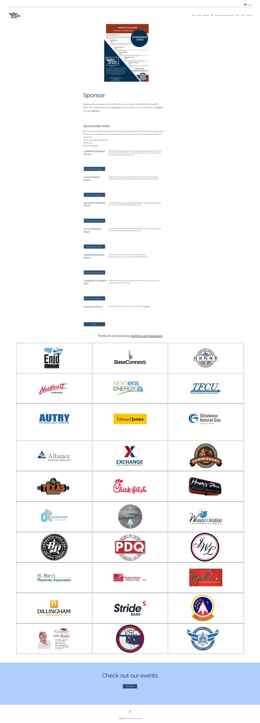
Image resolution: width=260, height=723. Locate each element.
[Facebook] (130, 712)
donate (159, 107)
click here (95, 111)
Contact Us (115, 107)
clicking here (146, 306)
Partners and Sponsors (146, 336)
